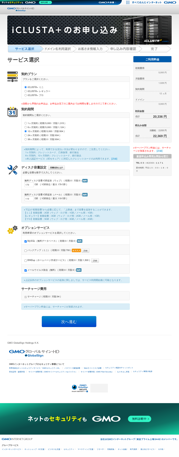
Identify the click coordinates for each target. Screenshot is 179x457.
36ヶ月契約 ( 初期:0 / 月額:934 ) (44, 139)
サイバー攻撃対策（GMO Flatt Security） (97, 372)
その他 (160, 449)
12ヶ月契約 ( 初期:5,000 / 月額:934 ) (46, 131)
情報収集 (110, 449)
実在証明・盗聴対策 (17, 372)
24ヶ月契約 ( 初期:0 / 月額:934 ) (44, 135)
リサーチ (100, 449)
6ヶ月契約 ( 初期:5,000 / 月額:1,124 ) (46, 127)
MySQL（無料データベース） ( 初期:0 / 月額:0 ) (54, 240)
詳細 (85, 250)
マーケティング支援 (85, 449)
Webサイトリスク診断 (93, 368)
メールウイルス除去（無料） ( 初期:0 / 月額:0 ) (54, 269)
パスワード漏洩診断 (72, 368)
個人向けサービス (148, 449)
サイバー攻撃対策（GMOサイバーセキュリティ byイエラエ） (52, 372)
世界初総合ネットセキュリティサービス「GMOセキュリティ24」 (35, 368)
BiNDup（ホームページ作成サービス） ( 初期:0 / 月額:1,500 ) (62, 260)
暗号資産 (133, 449)
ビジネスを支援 (54, 449)
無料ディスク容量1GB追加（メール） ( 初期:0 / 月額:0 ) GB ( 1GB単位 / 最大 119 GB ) (55, 196)
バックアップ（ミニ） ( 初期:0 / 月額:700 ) (57, 250)
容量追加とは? (56, 167)
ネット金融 (122, 449)
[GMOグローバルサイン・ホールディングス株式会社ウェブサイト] (34, 356)
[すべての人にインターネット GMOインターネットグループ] (154, 2)
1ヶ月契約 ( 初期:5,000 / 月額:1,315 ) (46, 123)
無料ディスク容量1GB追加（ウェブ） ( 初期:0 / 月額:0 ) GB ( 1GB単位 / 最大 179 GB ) (55, 182)
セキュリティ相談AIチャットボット (119, 368)
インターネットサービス (11, 449)
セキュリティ (69, 449)
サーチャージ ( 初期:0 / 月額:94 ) (44, 296)
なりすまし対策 (123, 372)
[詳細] (114, 158)
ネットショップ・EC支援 (34, 449)
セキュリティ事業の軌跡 (142, 371)
